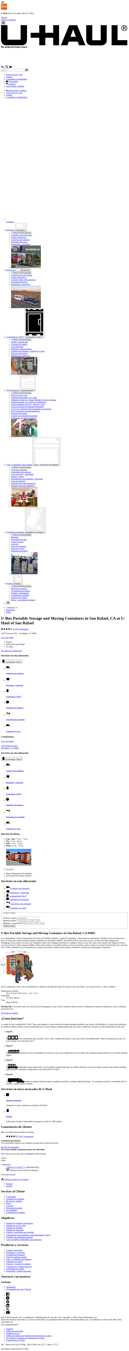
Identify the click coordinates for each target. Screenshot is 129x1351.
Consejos (9, 1206)
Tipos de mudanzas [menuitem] (18, 546)
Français (9, 1184)
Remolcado (11, 270)
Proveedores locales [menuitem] (19, 539)
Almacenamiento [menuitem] (13, 390)
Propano (17, 584)
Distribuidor (11, 1287)
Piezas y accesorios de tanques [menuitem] (23, 600)
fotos (9, 646)
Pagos (8, 1203)
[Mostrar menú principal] (3, 23)
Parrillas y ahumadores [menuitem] (20, 593)
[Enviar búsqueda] (27, 70)
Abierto (4, 17)
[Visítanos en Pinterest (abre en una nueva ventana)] (7, 1303)
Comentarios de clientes (15, 1212)
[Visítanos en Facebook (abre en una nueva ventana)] (7, 1295)
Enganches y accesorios (15, 1252)
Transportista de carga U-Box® (18, 1289)
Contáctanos (11, 1197)
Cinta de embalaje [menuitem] (18, 481)
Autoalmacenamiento (13, 1100)
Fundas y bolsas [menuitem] (17, 477)
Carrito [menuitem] (11, 84)
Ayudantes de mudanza (35, 532)
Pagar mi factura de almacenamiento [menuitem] (25, 411)
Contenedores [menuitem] (15, 337)
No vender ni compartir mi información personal (25, 1338)
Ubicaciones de (15, 1340)
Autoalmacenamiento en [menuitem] (24, 398)
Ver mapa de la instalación (11, 651)
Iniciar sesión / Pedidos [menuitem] (15, 86)
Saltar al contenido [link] (8, 20)
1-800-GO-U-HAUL (15, 1167)
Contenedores (34, 337)
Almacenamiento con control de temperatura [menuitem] (28, 402)
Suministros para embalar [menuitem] (21, 472)
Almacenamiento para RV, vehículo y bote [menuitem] (28, 404)
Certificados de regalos (15, 1269)
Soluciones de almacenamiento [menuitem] (23, 483)
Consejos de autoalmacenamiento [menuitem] (24, 416)
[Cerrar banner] (2, 2)
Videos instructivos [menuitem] (18, 237)
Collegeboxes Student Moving (18, 1267)
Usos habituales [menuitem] (17, 347)
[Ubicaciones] (11, 67)
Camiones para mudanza (15, 673)
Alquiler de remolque (14, 1228)
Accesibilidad (11, 1210)
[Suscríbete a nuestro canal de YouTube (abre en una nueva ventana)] (8, 1313)
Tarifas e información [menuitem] (19, 342)
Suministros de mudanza (14, 708)
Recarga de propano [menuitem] (19, 589)
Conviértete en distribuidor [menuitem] (16, 79)
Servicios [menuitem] (14, 544)
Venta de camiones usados (16, 1257)
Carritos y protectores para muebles (20, 1232)
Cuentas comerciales (14, 1250)
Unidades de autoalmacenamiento (19, 1237)
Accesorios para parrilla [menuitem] (20, 591)
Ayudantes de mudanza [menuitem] (15, 532)
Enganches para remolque (15, 720)
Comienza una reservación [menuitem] (21, 235)
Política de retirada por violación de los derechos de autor (28, 1336)
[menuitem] (69, 275)
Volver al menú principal (22, 233)
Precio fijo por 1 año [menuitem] (14, 75)
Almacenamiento (27, 390)
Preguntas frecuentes (14, 1208)
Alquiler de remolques (15, 1230)
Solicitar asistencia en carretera (16, 1179)
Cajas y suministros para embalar (46, 465)
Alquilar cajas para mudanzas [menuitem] (22, 486)
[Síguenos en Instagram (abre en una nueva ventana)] (7, 1299)
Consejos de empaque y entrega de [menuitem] (28, 351)
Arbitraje (9, 1329)
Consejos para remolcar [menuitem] (20, 240)
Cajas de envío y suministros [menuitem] (22, 474)
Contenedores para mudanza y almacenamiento (28, 1235)
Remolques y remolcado (14, 685)
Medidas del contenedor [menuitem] (20, 356)
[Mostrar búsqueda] (7, 67)
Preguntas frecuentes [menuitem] (19, 242)
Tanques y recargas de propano (18, 1264)
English (9, 1186)
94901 (8, 612)
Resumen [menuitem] (15, 537)
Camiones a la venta (13, 731)
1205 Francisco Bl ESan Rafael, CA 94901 (10, 747)
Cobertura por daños (14, 1262)
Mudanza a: (12, 923)
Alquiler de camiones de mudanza (19, 1223)
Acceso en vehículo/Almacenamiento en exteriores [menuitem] (31, 409)
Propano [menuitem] (9, 583)
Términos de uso (12, 1333)
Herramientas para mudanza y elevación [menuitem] (27, 479)
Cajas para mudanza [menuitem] (19, 470)
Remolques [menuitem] (10, 230)
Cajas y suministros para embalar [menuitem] (19, 465)
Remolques (21, 230)
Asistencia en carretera (15, 1199)
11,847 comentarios (20, 629)
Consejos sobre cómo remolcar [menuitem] (23, 280)
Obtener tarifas (9, 926)
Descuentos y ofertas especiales (18, 1271)
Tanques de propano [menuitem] (19, 598)
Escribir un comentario (10, 1147)
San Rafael (10, 610)
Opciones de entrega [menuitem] (19, 344)
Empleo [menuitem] (9, 77)
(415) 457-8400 (7, 638)
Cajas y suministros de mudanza (18, 1259)
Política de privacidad (14, 1331)
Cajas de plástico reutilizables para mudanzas (24, 1240)
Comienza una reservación (21, 275)
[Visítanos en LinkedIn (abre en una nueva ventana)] (7, 1306)
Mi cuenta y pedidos (14, 1201)
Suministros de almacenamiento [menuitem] (23, 418)
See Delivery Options (9, 1013)
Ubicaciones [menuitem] (13, 81)
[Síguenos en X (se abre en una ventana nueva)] (7, 1310)
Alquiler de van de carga (16, 1225)
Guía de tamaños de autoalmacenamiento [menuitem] (27, 407)
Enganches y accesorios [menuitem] (20, 244)
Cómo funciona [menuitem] (17, 542)
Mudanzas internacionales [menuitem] (21, 349)
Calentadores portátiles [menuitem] (20, 595)
